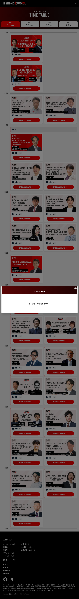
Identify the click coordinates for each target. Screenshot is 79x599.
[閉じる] (75, 288)
